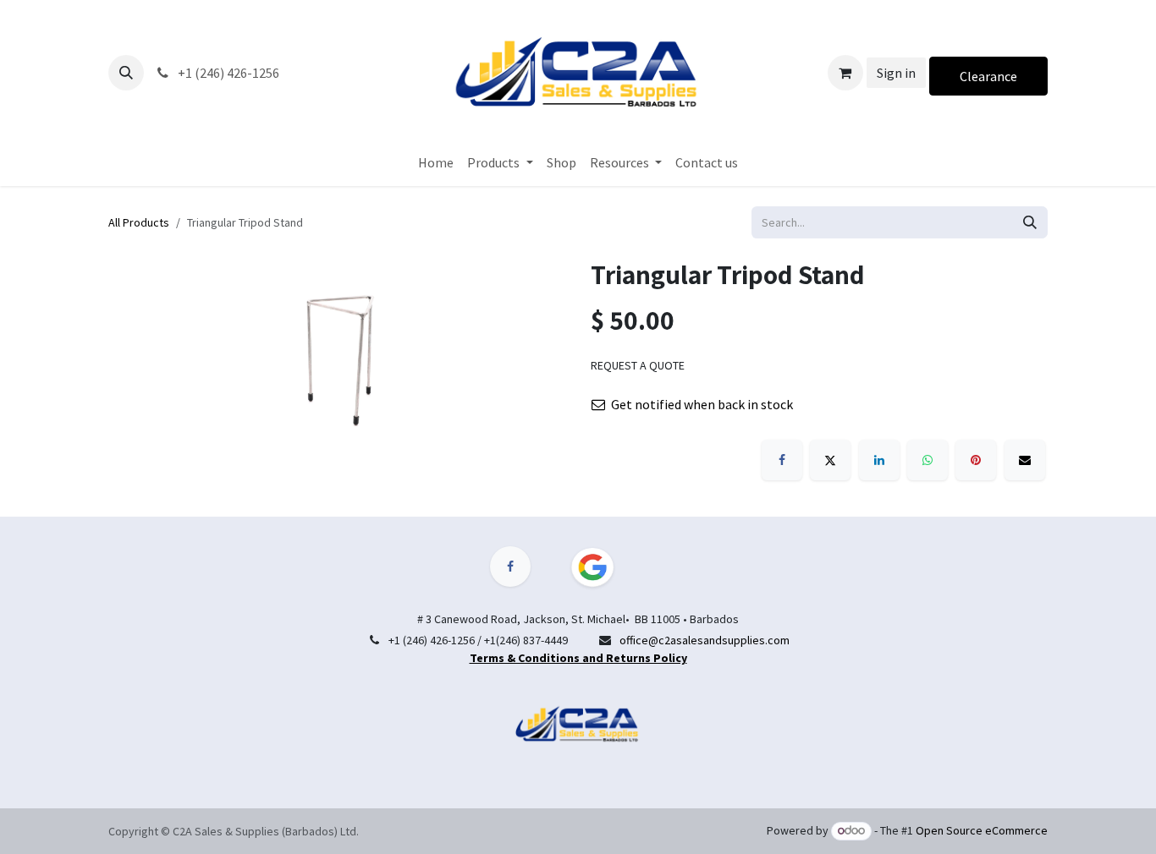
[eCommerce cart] (845, 72)
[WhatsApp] (927, 460)
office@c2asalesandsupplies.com (704, 640)
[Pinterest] (975, 460)
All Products (138, 222)
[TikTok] (602, 567)
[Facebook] (782, 460)
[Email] (1025, 460)
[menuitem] (435, 162)
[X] (830, 460)
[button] (126, 72)
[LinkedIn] (879, 460)
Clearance (988, 76)
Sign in (896, 72)
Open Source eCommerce (982, 830)
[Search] (1030, 222)
